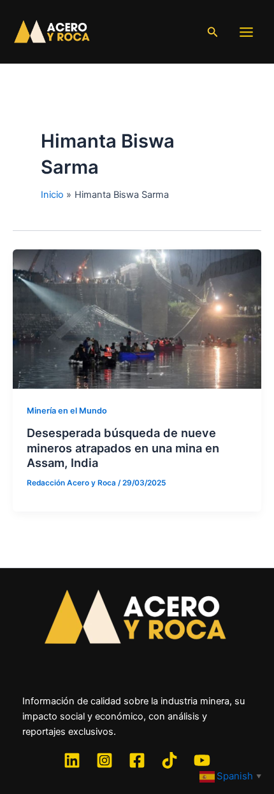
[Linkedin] (72, 760)
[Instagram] (104, 760)
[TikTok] (169, 760)
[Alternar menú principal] (246, 32)
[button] (213, 32)
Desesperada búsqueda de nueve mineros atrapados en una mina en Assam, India (123, 448)
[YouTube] (202, 760)
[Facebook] (137, 760)
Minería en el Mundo (67, 410)
